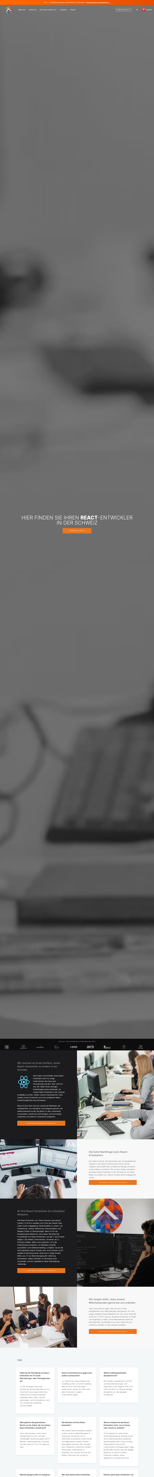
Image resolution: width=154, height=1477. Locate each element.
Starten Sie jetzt (124, 10)
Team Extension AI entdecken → (98, 2)
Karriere (63, 10)
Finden (72, 10)
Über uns (21, 10)
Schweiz (148, 9)
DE (137, 9)
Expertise (33, 10)
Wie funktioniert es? (48, 10)
